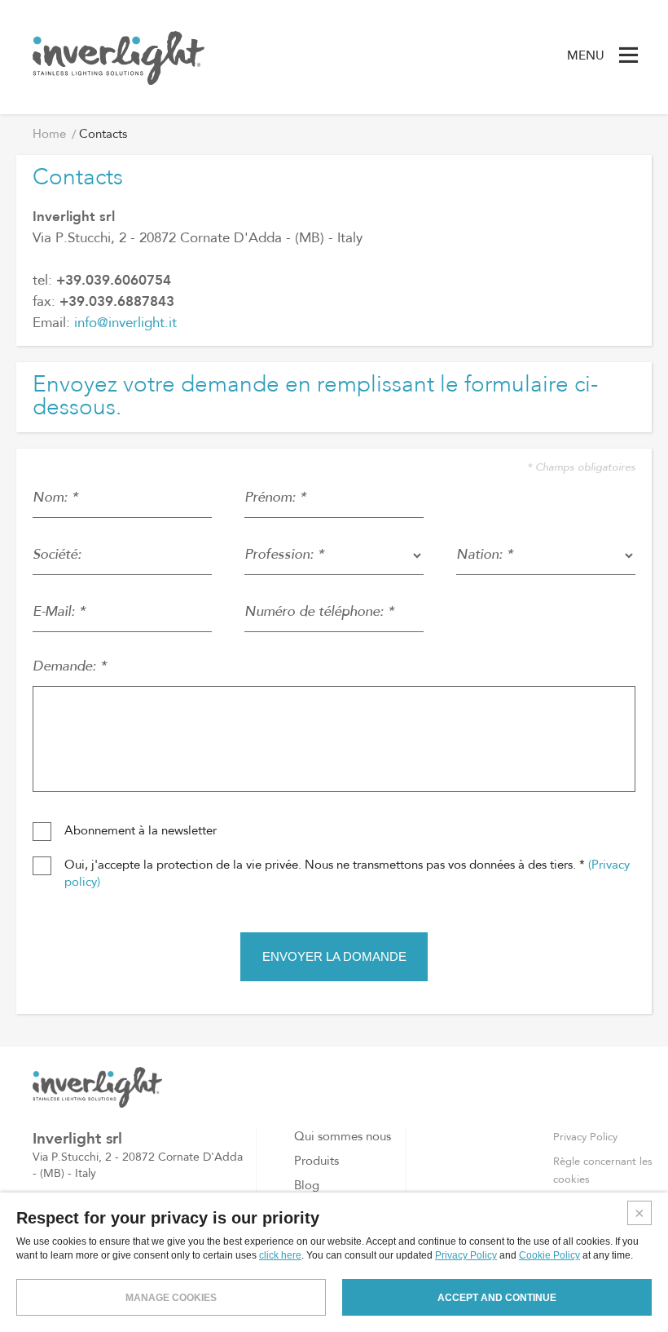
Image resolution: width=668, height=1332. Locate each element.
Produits (316, 1162)
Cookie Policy (549, 1255)
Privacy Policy (585, 1137)
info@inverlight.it (125, 323)
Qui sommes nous (342, 1137)
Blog (306, 1186)
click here (280, 1255)
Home (49, 135)
